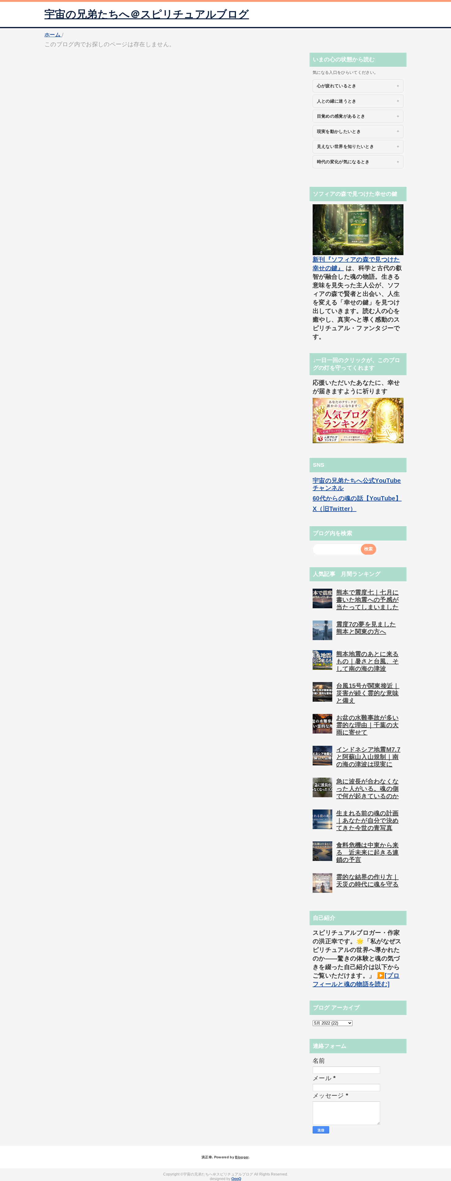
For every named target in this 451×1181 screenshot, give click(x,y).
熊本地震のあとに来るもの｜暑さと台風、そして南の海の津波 (367, 661)
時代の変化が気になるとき (343, 161)
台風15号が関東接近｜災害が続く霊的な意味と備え (367, 693)
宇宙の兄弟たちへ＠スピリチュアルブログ (146, 14)
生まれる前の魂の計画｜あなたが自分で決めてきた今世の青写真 (367, 820)
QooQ (236, 1179)
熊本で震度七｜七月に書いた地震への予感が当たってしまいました (367, 599)
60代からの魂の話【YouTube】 (357, 498)
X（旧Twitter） (335, 508)
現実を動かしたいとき (339, 131)
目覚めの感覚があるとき (341, 116)
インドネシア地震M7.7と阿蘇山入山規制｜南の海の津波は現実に (368, 757)
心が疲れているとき (337, 85)
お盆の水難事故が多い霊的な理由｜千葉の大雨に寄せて (367, 725)
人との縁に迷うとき (337, 101)
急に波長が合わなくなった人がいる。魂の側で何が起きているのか (367, 788)
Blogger (241, 1157)
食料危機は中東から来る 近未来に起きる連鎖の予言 (367, 852)
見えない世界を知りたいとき (345, 146)
